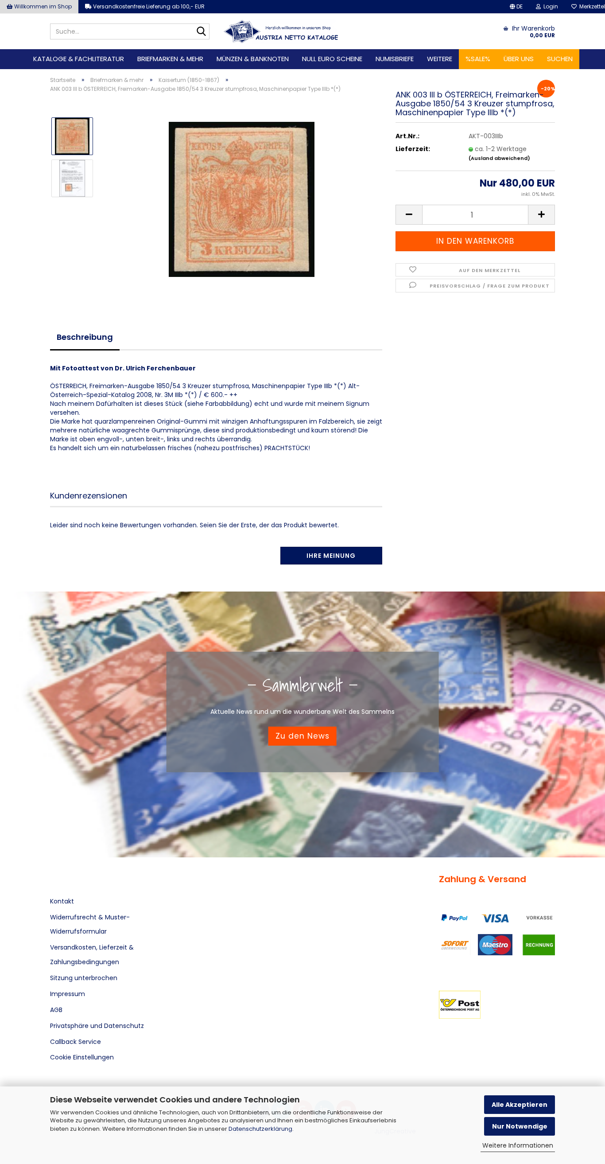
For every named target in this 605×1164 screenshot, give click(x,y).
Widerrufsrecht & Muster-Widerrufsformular (90, 924)
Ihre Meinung (331, 555)
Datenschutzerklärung (260, 1129)
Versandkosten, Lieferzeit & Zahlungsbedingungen (92, 954)
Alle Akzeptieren (519, 1104)
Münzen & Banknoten (253, 58)
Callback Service (75, 1041)
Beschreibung (85, 337)
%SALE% (477, 58)
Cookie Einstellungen (82, 1057)
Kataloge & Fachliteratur (78, 58)
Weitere (439, 58)
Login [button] (549, 6)
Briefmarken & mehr (170, 58)
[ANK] (281, 31)
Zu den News (302, 736)
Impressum (67, 993)
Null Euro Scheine (332, 58)
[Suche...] (201, 32)
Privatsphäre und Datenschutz (97, 1025)
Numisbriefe (395, 58)
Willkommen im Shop (42, 6)
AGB (56, 1009)
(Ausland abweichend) (499, 158)
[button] (516, 6)
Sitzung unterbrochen (83, 977)
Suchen (560, 58)
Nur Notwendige (519, 1126)
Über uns (519, 58)
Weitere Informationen (517, 1145)
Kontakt (62, 901)
